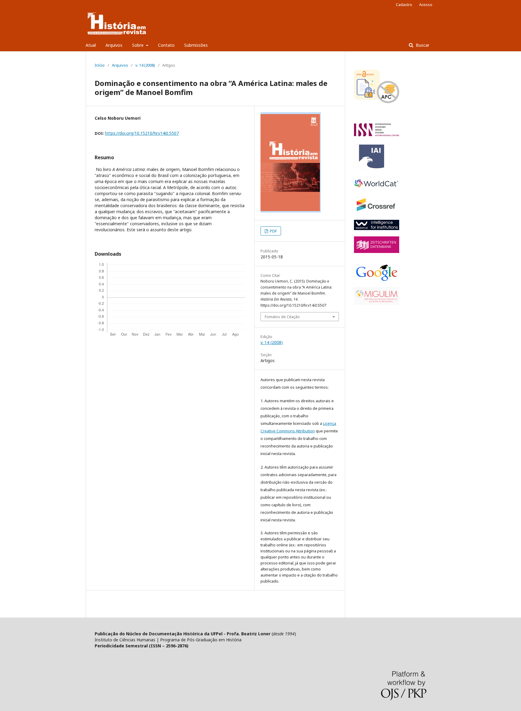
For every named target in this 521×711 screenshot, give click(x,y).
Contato (166, 45)
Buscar (422, 45)
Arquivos (114, 45)
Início (100, 65)
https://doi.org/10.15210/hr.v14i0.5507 (142, 133)
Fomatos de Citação (282, 316)
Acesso (425, 4)
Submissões (196, 45)
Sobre (138, 45)
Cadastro (404, 4)
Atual (91, 45)
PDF (273, 231)
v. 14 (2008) (145, 65)
